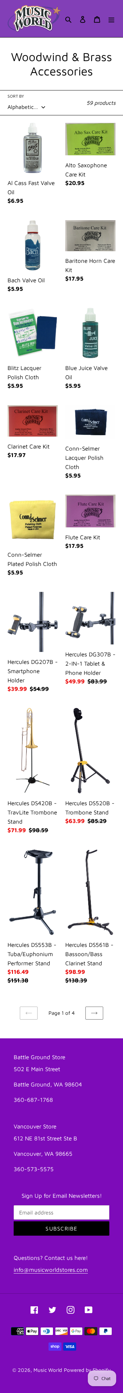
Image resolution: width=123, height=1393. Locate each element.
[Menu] (111, 19)
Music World (47, 1370)
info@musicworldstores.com (51, 1269)
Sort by (16, 96)
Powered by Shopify (87, 1370)
